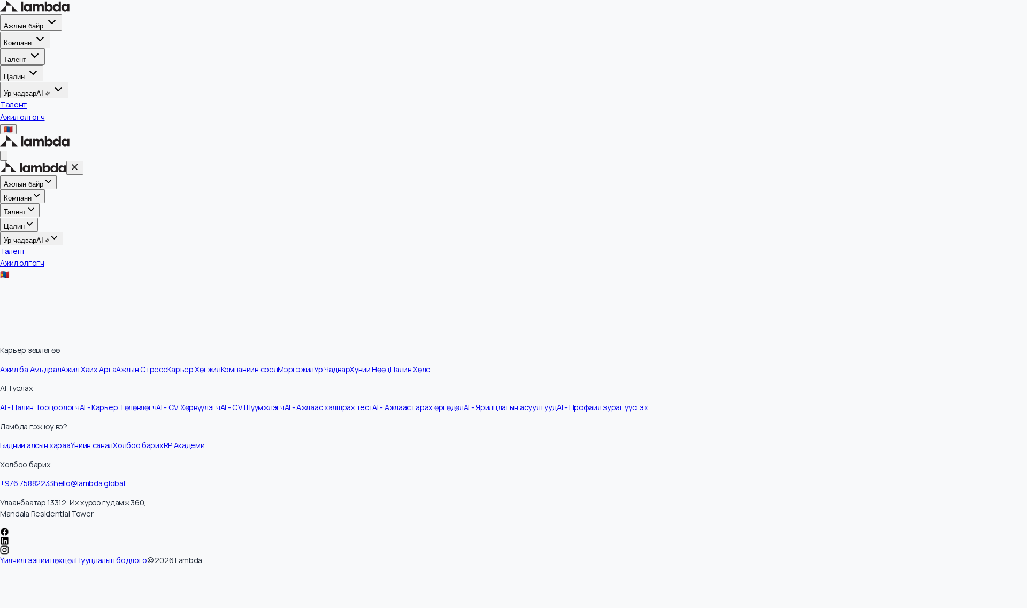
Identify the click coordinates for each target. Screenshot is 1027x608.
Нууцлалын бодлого (111, 560)
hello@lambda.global (89, 483)
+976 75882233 (26, 483)
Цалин (14, 76)
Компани (18, 43)
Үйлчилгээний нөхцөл (37, 560)
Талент (15, 60)
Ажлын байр (23, 26)
